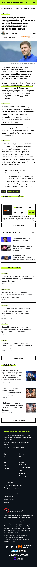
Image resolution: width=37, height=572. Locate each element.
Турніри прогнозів (25, 476)
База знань (22, 473)
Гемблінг (22, 470)
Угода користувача (10, 491)
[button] (27, 3)
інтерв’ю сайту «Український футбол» (17, 85)
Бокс (5, 460)
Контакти (7, 502)
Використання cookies (11, 488)
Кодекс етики (8, 496)
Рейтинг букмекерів (22, 463)
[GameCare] (18, 558)
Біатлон (6, 468)
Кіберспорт (23, 457)
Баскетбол (6, 289)
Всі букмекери (18, 225)
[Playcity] (11, 546)
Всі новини (18, 358)
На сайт (31, 212)
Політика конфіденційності (13, 485)
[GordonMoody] (24, 547)
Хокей (6, 462)
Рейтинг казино (24, 467)
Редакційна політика (11, 494)
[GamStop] (18, 551)
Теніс (4, 340)
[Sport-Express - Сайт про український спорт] (11, 2)
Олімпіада (22, 454)
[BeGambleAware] (18, 555)
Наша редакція (9, 499)
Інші (20, 460)
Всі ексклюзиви (18, 420)
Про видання (8, 482)
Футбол (5, 14)
